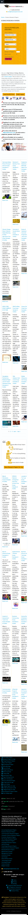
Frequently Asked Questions (14, 885)
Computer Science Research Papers (11, 835)
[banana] (16, 222)
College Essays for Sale (9, 789)
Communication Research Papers (10, 833)
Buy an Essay (6, 768)
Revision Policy (15, 890)
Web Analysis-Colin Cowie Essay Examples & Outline (16, 380)
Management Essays (7, 853)
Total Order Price (9, 57)
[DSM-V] (6, 360)
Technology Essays (7, 860)
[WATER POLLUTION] (6, 299)
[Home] (14, 6)
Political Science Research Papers (10, 848)
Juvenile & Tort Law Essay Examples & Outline (24, 480)
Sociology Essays (6, 862)
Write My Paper (7, 766)
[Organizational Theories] (16, 606)
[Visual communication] (6, 723)
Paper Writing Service (8, 777)
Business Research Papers (8, 831)
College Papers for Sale (9, 786)
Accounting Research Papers (9, 830)
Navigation (2, 1)
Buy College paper (7, 793)
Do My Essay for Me (8, 782)
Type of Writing (9, 33)
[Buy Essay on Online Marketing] (16, 424)
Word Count (8, 54)
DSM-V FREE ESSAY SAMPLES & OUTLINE (6, 308)
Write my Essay (7, 771)
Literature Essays (6, 855)
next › (15, 431)
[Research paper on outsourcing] (16, 661)
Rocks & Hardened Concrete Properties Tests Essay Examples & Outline (24, 235)
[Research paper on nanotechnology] (6, 425)
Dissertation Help (7, 775)
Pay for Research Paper (9, 780)
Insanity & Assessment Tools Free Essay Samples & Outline (6, 620)
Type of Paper (8, 37)
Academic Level (9, 42)
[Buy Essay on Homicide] (16, 285)
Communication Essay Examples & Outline (6, 691)
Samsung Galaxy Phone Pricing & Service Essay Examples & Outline (6, 165)
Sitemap (14, 883)
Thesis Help (6, 773)
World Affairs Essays (7, 858)
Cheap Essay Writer (8, 770)
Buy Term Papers (7, 762)
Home (2, 17)
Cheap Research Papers (9, 761)
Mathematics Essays (7, 851)
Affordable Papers (7, 757)
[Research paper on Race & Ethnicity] (6, 599)
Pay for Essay (6, 784)
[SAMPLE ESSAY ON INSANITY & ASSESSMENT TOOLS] (6, 681)
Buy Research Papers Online (10, 791)
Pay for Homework (8, 779)
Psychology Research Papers (9, 846)
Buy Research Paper (8, 764)
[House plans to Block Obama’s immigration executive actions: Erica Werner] (16, 543)
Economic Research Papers (9, 837)
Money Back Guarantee (14, 889)
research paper (8, 76)
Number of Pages (10, 51)
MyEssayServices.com (9, 132)
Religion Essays (5, 865)
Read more (5, 200)
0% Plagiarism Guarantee (14, 887)
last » (19, 431)
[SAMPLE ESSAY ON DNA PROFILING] (16, 361)
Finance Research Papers (8, 840)
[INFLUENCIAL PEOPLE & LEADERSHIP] (16, 740)
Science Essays (6, 864)
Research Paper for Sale (9, 759)
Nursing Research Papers (8, 849)
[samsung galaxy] (6, 198)
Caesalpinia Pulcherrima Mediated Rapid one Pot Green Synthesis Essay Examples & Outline (6, 382)
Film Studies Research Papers (9, 839)
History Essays (5, 844)
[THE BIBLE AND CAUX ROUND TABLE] (6, 545)
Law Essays (5, 857)
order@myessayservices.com (15, 11)
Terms (14, 880)
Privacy (15, 882)
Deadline (7, 47)
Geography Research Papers (9, 842)
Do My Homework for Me (9, 788)
